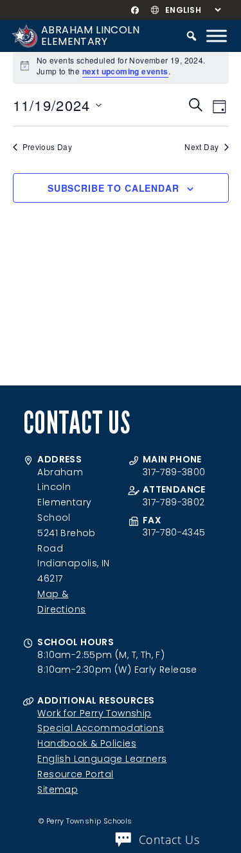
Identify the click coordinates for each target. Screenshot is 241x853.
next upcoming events (125, 71)
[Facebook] (134, 10)
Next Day (201, 147)
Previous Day (47, 147)
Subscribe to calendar (113, 188)
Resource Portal (75, 774)
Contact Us (169, 839)
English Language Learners (101, 758)
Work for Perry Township (94, 713)
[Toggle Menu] (216, 36)
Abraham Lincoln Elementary (90, 35)
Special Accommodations (100, 728)
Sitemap (57, 789)
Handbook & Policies (86, 743)
